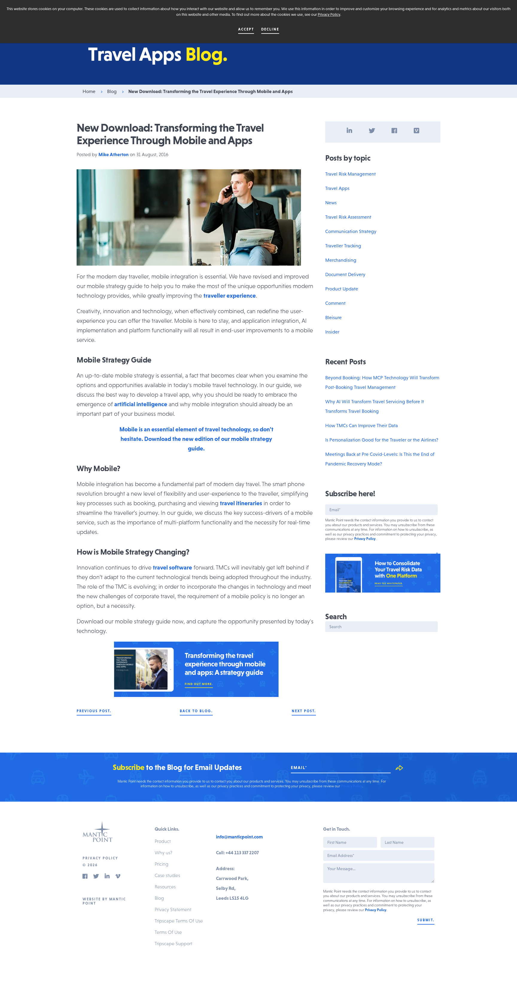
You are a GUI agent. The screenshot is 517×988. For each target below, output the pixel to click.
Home (89, 91)
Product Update (341, 288)
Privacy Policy (329, 14)
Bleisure (333, 317)
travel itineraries (241, 503)
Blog (112, 91)
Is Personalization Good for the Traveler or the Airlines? (381, 439)
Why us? (163, 852)
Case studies (167, 875)
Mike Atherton (113, 154)
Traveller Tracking (343, 245)
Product (163, 841)
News (331, 202)
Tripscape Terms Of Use (179, 920)
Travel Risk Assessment (348, 217)
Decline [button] (270, 29)
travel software (172, 567)
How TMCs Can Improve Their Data (361, 425)
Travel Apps (337, 188)
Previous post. (94, 711)
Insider (332, 331)
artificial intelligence (140, 404)
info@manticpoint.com (239, 836)
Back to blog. (196, 711)
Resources (165, 886)
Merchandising (340, 260)
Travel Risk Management (350, 173)
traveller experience (229, 295)
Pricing (161, 864)
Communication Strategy (350, 231)
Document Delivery (345, 274)
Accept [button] (246, 29)
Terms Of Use (168, 932)
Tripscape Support (173, 943)
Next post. (304, 711)
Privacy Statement (173, 909)
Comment (335, 303)
